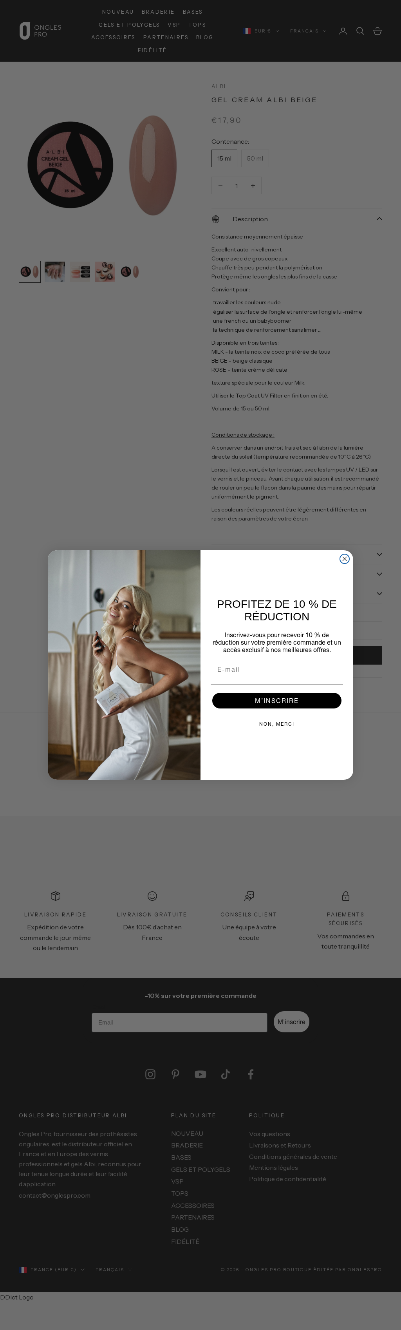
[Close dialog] (344, 559)
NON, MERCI (276, 724)
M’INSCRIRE (277, 700)
